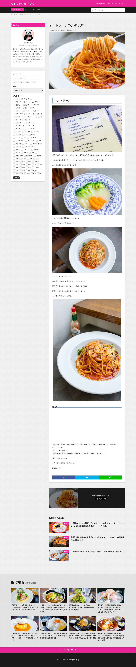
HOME (15, 14)
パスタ (38, 10)
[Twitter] (87, 477)
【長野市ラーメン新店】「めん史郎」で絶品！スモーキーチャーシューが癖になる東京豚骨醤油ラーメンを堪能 (97, 524)
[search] (123, 10)
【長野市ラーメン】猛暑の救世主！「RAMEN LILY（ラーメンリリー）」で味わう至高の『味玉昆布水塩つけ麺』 (24, 607)
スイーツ (27, 10)
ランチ (74, 30)
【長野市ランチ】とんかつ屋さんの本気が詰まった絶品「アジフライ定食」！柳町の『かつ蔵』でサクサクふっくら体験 (82, 635)
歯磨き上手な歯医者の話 (32, 59)
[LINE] (110, 477)
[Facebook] (63, 477)
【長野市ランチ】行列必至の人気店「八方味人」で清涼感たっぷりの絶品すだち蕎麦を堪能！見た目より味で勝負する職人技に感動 (110, 636)
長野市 (21, 14)
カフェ (33, 10)
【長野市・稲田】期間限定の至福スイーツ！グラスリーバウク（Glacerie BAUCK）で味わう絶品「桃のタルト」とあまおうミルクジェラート (110, 608)
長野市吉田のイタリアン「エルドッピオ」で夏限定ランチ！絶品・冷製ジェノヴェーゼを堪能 (82, 607)
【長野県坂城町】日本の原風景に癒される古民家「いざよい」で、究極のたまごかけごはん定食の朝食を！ (53, 635)
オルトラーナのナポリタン (33, 14)
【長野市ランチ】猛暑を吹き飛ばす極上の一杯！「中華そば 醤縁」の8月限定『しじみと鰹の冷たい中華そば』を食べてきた (53, 608)
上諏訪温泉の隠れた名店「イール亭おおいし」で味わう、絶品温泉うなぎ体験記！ (97, 538)
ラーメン (44, 10)
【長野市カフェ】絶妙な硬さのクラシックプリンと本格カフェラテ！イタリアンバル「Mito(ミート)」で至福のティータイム (24, 636)
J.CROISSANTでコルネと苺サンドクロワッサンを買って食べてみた (97, 552)
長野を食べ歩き (74, 660)
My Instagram (100, 3)
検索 (16, 177)
